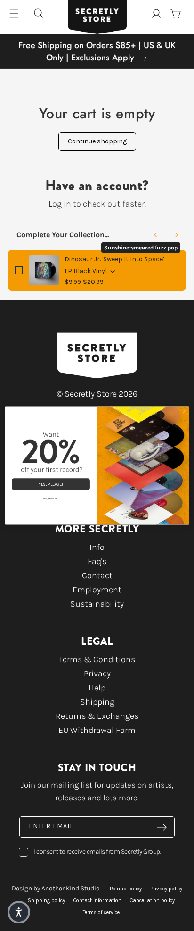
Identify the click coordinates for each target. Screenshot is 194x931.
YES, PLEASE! (51, 484)
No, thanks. (50, 498)
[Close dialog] (184, 411)
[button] (19, 912)
